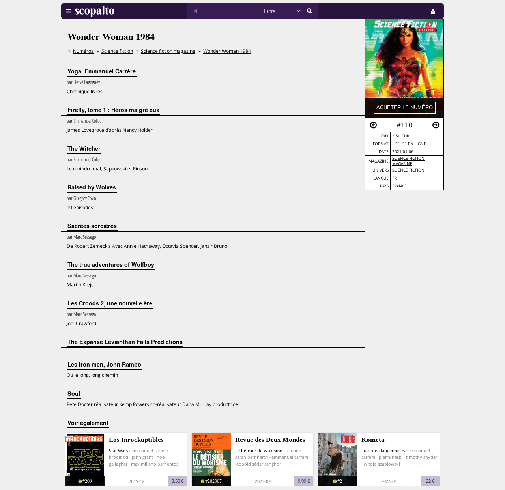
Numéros (83, 51)
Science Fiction (408, 170)
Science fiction (117, 51)
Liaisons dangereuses (383, 450)
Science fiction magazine (408, 161)
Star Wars (118, 450)
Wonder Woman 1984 (227, 51)
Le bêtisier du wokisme (258, 450)
